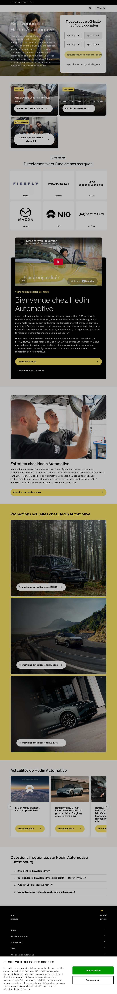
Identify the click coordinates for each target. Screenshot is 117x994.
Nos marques (17, 943)
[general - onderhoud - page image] (58, 427)
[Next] (106, 806)
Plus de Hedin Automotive (22, 955)
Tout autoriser (93, 970)
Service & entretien (20, 936)
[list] (58, 915)
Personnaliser (93, 980)
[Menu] (97, 8)
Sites (13, 949)
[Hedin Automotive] (22, 2)
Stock (13, 930)
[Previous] (10, 806)
